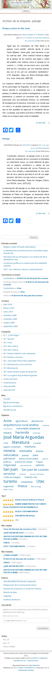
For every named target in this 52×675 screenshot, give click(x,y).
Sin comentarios (30, 41)
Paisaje (6, 139)
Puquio (39, 461)
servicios (9, 474)
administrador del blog (26, 670)
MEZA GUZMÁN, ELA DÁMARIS (33, 34)
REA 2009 (26, 145)
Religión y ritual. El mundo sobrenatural (19, 247)
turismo (10, 481)
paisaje (25, 455)
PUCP (35, 658)
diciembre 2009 (9, 315)
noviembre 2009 (10, 319)
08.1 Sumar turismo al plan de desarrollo (20, 371)
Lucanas (37, 443)
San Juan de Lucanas (35, 470)
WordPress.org (9, 410)
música (39, 451)
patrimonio (9, 458)
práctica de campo (23, 461)
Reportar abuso (32, 660)
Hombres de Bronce (11, 599)
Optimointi (35, 665)
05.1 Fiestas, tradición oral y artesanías (19, 353)
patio (35, 455)
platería (45, 459)
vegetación (8, 486)
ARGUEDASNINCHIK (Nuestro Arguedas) (19, 581)
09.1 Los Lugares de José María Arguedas (35, 38)
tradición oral (31, 477)
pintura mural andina (28, 458)
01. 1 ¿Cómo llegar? (11, 335)
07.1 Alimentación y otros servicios (17, 364)
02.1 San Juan (8, 339)
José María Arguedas (23, 437)
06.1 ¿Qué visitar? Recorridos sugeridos (19, 361)
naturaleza (10, 455)
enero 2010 (8, 311)
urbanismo (27, 481)
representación (26, 465)
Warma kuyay (36, 487)
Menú (26, 11)
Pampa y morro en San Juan (16, 28)
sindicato (22, 474)
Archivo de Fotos (10, 379)
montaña (25, 451)
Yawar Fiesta (8, 489)
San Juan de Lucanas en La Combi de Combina (22, 588)
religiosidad (9, 465)
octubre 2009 (8, 322)
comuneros (7, 429)
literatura (20, 442)
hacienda (22, 432)
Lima (5, 443)
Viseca (22, 486)
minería (9, 450)
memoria (30, 446)
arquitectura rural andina (20, 425)
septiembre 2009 (10, 326)
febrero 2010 (8, 308)
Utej (16, 520)
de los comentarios (13, 406)
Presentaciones (9, 382)
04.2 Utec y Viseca (10, 350)
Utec (40, 481)
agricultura (21, 421)
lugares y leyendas (12, 446)
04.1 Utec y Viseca (10, 346)
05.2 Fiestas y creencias (13, 357)
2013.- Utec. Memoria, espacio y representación (23, 269)
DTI (26, 656)
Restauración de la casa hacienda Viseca (19, 585)
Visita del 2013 (9, 390)
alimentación (37, 421)
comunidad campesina (28, 428)
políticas (7, 461)
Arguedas (7, 596)
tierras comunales (37, 474)
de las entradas (11, 402)
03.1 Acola (7, 342)
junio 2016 (7, 304)
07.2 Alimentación (10, 368)
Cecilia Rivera (8, 278)
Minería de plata (10, 592)
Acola (7, 420)
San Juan (10, 469)
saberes (40, 465)
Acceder (6, 399)
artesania (45, 425)
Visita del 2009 (9, 386)
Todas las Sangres (12, 477)
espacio (7, 432)
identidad (36, 433)
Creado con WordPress (26, 668)
